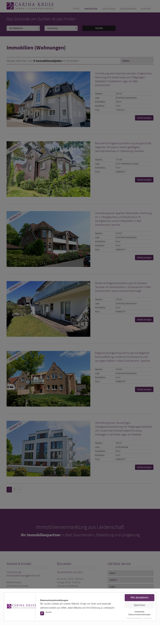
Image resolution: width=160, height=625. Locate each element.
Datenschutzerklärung (134, 618)
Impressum (148, 618)
